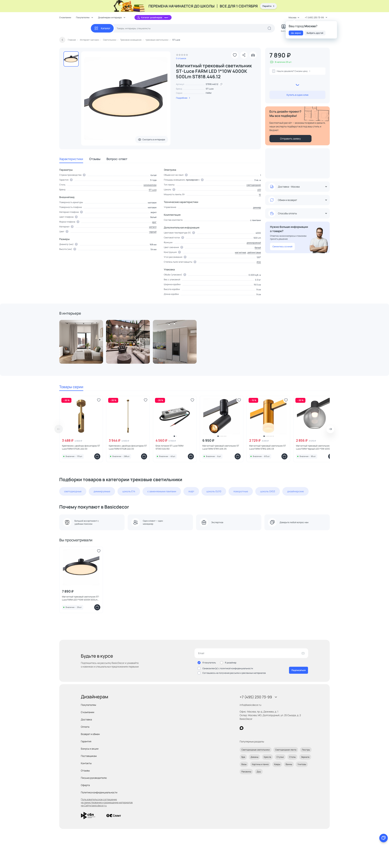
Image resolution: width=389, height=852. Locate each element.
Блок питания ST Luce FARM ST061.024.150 (169, 447)
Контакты (86, 763)
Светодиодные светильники (255, 749)
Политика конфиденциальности (99, 792)
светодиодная (253, 184)
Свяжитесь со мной (282, 246)
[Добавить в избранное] (234, 55)
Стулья (280, 756)
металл (153, 226)
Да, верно (296, 32)
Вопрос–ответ (117, 159)
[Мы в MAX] (241, 728)
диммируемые (102, 491)
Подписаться (298, 670)
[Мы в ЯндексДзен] (260, 728)
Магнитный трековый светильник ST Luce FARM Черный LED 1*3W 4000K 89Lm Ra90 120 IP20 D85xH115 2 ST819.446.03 (314, 447)
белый (258, 247)
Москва (292, 17)
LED (259, 189)
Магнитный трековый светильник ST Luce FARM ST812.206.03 (267, 447)
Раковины (246, 771)
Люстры (306, 749)
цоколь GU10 (213, 491)
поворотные (240, 491)
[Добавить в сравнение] (253, 55)
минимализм (150, 184)
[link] (182, 55)
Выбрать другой (315, 32)
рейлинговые (254, 252)
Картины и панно (260, 764)
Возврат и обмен (90, 734)
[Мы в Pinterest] (248, 728)
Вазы (243, 764)
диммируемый (254, 242)
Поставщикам (89, 756)
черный (153, 231)
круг (154, 222)
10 (260, 194)
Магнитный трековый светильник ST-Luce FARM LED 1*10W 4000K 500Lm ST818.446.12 (80, 598)
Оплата (85, 726)
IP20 (259, 262)
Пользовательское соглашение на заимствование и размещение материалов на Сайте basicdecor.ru (107, 802)
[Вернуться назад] (62, 40)
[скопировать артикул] (221, 84)
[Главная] (75, 28)
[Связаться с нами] (383, 838)
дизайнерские (295, 491)
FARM (208, 92)
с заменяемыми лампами (161, 491)
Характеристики (71, 159)
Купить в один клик (297, 95)
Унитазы (302, 764)
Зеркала (305, 756)
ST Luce (209, 88)
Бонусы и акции (89, 748)
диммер (257, 207)
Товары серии (71, 386)
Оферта (85, 785)
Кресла (267, 756)
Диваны (254, 756)
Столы (292, 756)
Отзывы (94, 159)
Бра (243, 756)
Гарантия (86, 741)
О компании (65, 17)
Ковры (277, 764)
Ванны (289, 764)
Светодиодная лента (285, 749)
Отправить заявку (290, 138)
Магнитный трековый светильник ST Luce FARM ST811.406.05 (220, 447)
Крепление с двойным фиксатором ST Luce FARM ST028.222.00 (128, 447)
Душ (259, 771)
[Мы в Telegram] (266, 728)
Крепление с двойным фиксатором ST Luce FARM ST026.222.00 (81, 447)
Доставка (86, 719)
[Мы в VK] (254, 728)
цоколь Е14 (128, 491)
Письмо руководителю (94, 778)
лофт (191, 491)
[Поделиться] (244, 55)
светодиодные (72, 491)
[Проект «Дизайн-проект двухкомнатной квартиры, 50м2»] (81, 342)
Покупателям (88, 705)
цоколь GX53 (267, 491)
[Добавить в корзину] (97, 456)
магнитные (240, 252)
